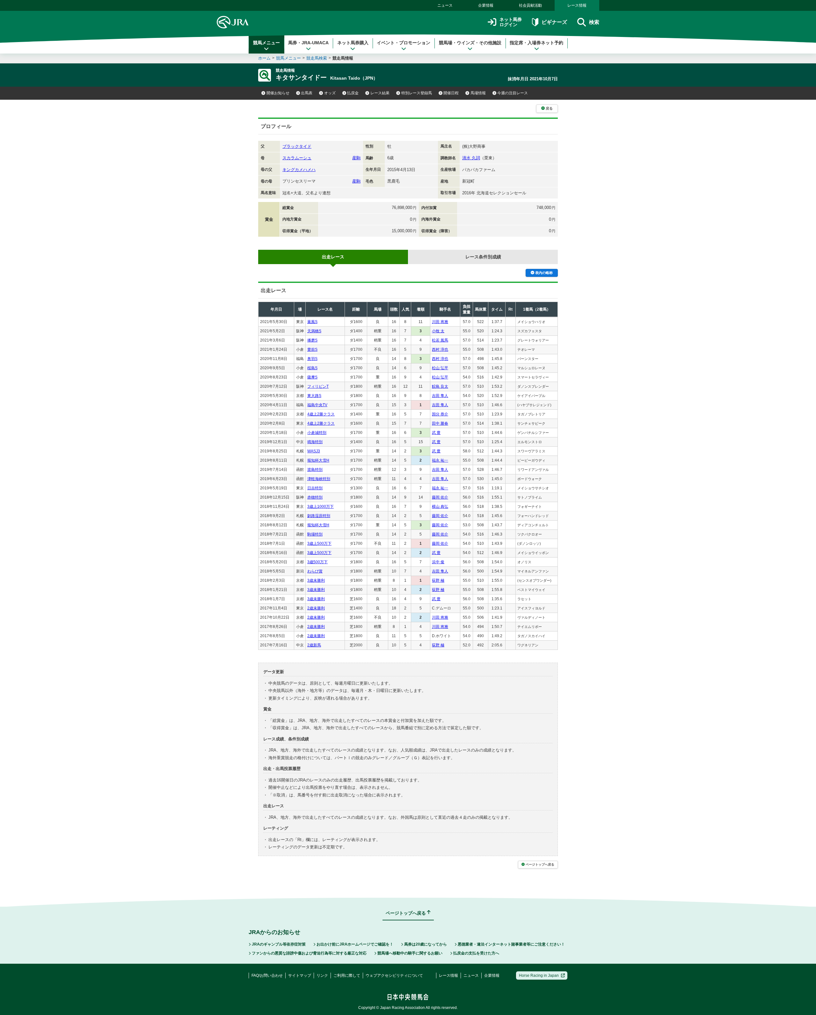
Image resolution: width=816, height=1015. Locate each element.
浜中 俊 (438, 562)
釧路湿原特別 (318, 516)
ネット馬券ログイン (510, 22)
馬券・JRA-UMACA (308, 42)
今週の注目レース (512, 93)
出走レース (333, 256)
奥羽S (312, 358)
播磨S (312, 340)
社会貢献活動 (530, 5)
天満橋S (314, 331)
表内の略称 (544, 273)
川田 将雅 (440, 322)
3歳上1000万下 (320, 506)
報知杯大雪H (318, 460)
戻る (549, 108)
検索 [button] (594, 22)
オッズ (330, 93)
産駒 (356, 157)
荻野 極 (438, 580)
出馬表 (306, 93)
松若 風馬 (440, 340)
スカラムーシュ (296, 157)
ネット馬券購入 (352, 42)
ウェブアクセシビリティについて (394, 975)
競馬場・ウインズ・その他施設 (470, 42)
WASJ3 (313, 451)
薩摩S (312, 377)
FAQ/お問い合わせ (267, 975)
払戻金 (353, 93)
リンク (322, 975)
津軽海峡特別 (318, 479)
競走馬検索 (316, 58)
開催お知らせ (277, 93)
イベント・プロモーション (403, 42)
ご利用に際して (346, 975)
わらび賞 (315, 571)
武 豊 (436, 432)
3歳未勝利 (316, 580)
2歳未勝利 (316, 608)
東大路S (314, 395)
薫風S (312, 322)
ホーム (264, 58)
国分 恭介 (440, 414)
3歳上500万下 (319, 543)
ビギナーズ (554, 22)
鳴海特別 (315, 442)
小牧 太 (438, 331)
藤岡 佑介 (440, 497)
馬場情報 (478, 93)
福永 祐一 (440, 460)
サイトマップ (299, 975)
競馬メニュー (266, 42)
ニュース (445, 5)
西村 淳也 (440, 349)
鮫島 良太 (440, 386)
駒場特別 (315, 534)
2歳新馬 (314, 645)
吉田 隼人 (440, 395)
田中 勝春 (440, 423)
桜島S (312, 368)
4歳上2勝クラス (321, 414)
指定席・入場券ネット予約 (536, 42)
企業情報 (485, 5)
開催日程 (451, 93)
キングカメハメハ (299, 169)
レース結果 (380, 93)
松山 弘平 (440, 368)
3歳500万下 (317, 562)
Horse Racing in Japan (539, 975)
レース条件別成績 (483, 256)
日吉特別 (315, 488)
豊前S (312, 349)
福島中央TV (317, 405)
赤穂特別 (315, 497)
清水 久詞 (471, 157)
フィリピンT (318, 386)
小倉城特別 (316, 432)
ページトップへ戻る (540, 864)
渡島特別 (315, 469)
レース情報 (576, 5)
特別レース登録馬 (416, 93)
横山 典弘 (440, 506)
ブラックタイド (296, 146)
